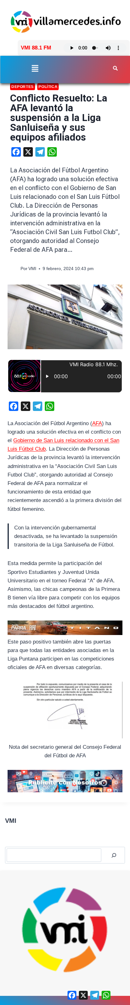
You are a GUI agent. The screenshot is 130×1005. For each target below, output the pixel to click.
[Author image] (14, 269)
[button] (34, 69)
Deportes (22, 86)
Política (47, 86)
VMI (32, 268)
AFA (97, 423)
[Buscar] (113, 855)
